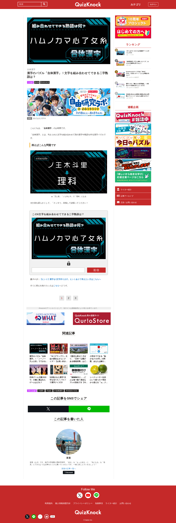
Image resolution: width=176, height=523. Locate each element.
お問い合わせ (125, 503)
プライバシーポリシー (83, 503)
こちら (56, 285)
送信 (96, 270)
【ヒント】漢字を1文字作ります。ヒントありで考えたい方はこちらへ (70, 279)
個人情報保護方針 (63, 503)
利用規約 (49, 503)
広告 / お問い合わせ (129, 202)
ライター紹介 (126, 190)
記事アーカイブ (127, 196)
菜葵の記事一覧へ (68, 469)
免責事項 (99, 503)
